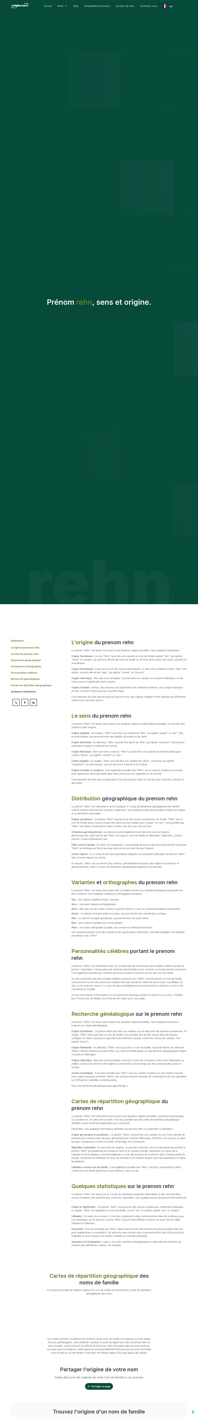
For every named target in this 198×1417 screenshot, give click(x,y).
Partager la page (100, 1386)
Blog (75, 5)
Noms (60, 5)
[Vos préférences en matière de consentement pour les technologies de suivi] (193, 1412)
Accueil (47, 5)
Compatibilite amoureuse (97, 5)
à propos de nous (125, 5)
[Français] (165, 6)
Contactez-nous (148, 5)
